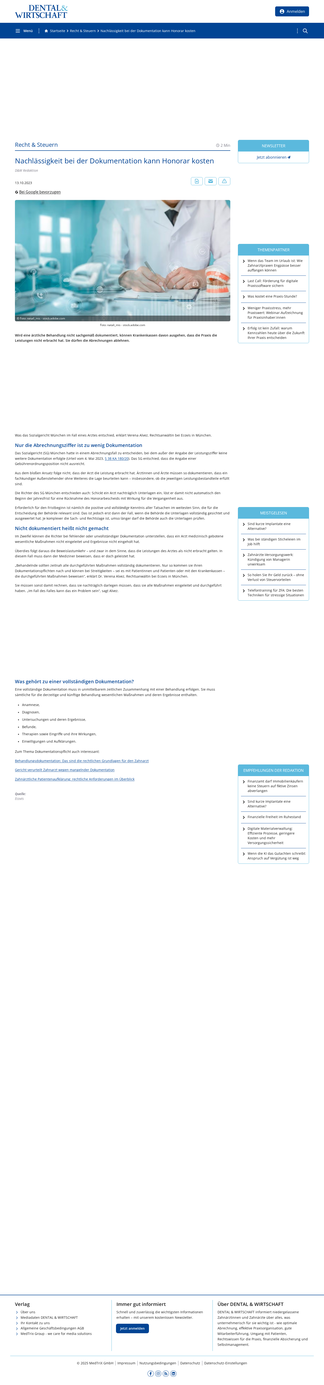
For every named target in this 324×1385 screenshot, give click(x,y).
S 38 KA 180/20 (116, 458)
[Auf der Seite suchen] (305, 31)
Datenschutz (190, 1363)
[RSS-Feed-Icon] (166, 1373)
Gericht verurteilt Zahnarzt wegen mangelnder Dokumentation (65, 770)
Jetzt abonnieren (272, 157)
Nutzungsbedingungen (157, 1363)
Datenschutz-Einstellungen (225, 1363)
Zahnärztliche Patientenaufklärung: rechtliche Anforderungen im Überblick (74, 779)
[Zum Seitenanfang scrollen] (315, 1376)
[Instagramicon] (158, 1373)
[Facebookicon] (150, 1373)
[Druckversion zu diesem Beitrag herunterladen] (197, 181)
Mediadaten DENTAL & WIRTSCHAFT (49, 1317)
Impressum (126, 1363)
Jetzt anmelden (132, 1328)
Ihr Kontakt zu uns (35, 1323)
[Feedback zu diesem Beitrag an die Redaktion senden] (224, 181)
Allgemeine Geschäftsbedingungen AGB (52, 1328)
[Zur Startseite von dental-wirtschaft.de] (41, 11)
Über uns (28, 1312)
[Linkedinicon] (173, 1373)
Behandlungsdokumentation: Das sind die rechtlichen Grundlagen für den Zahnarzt (82, 761)
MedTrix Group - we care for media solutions (56, 1333)
